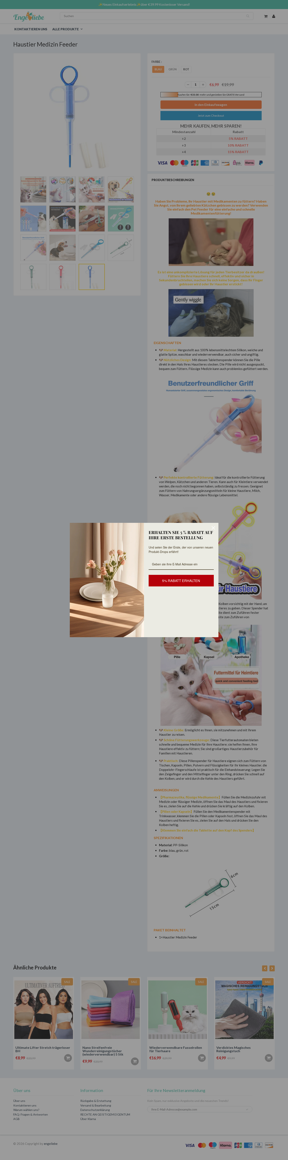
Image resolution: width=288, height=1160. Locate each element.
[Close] (213, 528)
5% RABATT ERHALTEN (181, 580)
